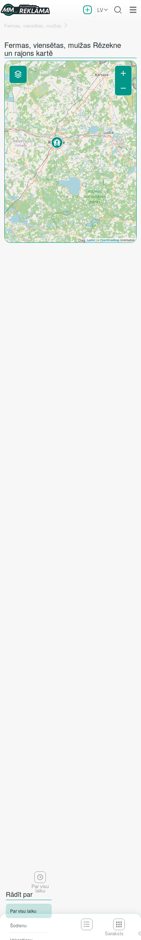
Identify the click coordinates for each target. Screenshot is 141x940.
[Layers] (18, 74)
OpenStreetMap (109, 240)
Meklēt (118, 9)
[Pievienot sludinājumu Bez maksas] (87, 9)
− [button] (123, 88)
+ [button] (123, 73)
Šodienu (18, 925)
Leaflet (91, 240)
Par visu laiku (23, 911)
